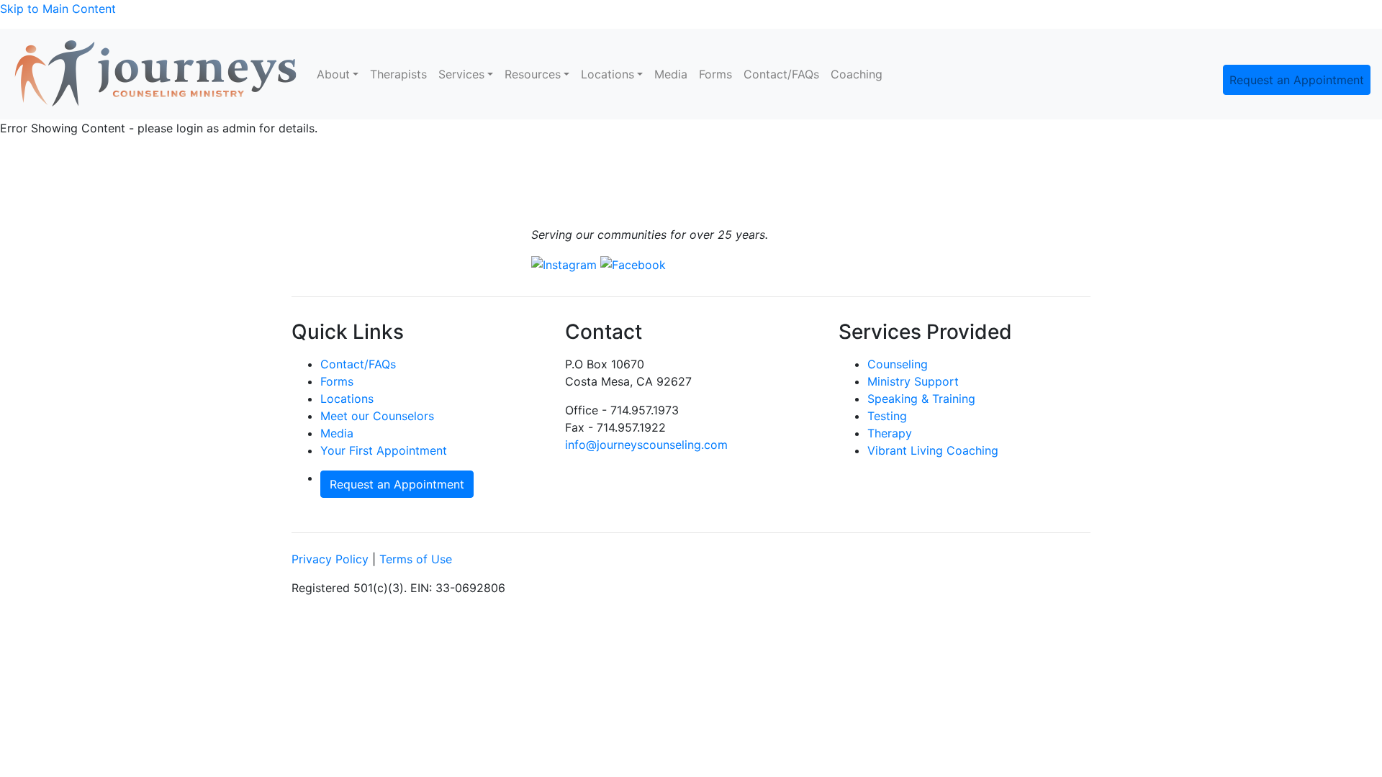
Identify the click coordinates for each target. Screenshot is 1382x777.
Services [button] (461, 74)
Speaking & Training (921, 398)
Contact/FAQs (781, 74)
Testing (887, 416)
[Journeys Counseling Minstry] (155, 74)
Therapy (889, 433)
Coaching (856, 74)
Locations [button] (607, 74)
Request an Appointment (1296, 80)
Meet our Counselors (377, 416)
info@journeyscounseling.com (646, 444)
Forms (715, 74)
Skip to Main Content (58, 8)
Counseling (897, 364)
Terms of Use (415, 559)
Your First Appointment (383, 450)
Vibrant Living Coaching (932, 450)
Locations (347, 398)
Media (670, 74)
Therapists (398, 74)
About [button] (333, 74)
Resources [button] (533, 74)
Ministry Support (913, 381)
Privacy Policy (330, 559)
